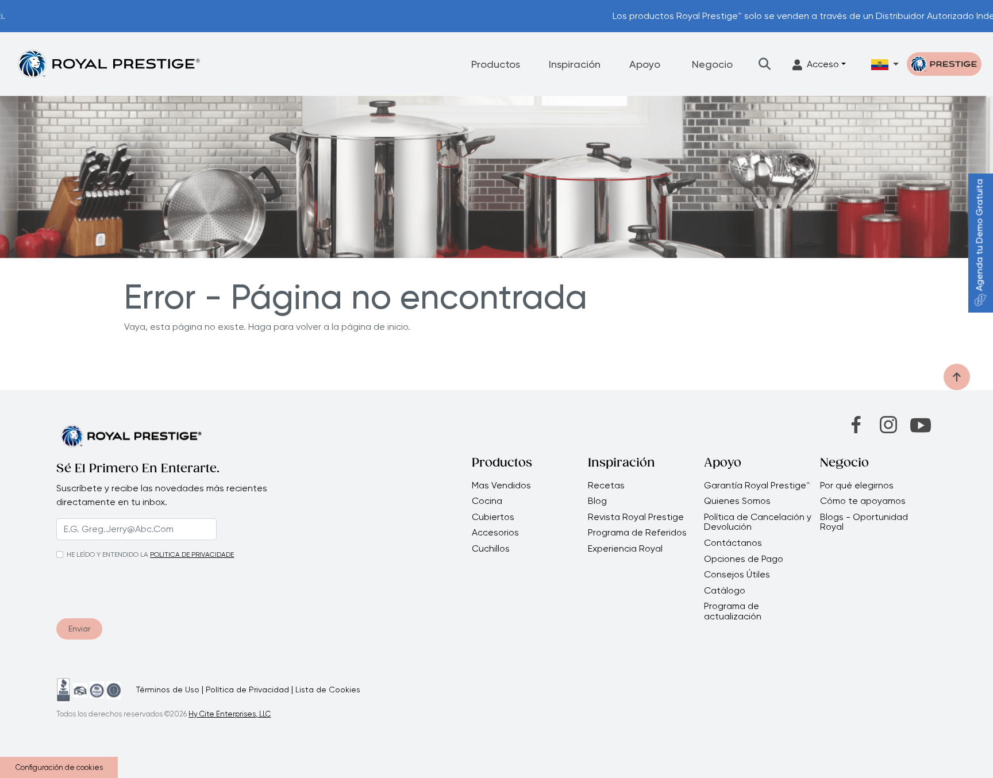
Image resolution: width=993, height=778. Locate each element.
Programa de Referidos (637, 532)
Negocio (712, 64)
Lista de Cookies (327, 689)
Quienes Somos (737, 501)
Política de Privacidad (247, 689)
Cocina (487, 501)
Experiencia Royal (625, 549)
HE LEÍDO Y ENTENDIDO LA (107, 554)
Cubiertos (493, 517)
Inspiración (575, 64)
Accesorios (495, 532)
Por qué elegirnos (857, 485)
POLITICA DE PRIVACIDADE (192, 554)
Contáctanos (733, 543)
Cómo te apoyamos (863, 501)
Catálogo (724, 591)
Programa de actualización (732, 611)
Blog (597, 501)
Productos (495, 64)
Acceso (823, 64)
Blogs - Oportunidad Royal (864, 522)
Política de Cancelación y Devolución (757, 522)
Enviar (79, 628)
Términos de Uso (167, 689)
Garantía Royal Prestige (757, 485)
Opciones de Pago (743, 559)
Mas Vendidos (501, 485)
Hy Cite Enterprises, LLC (229, 714)
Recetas (606, 485)
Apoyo (644, 64)
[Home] (108, 63)
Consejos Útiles (737, 574)
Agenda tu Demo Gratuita (979, 235)
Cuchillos (491, 549)
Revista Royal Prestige (636, 517)
